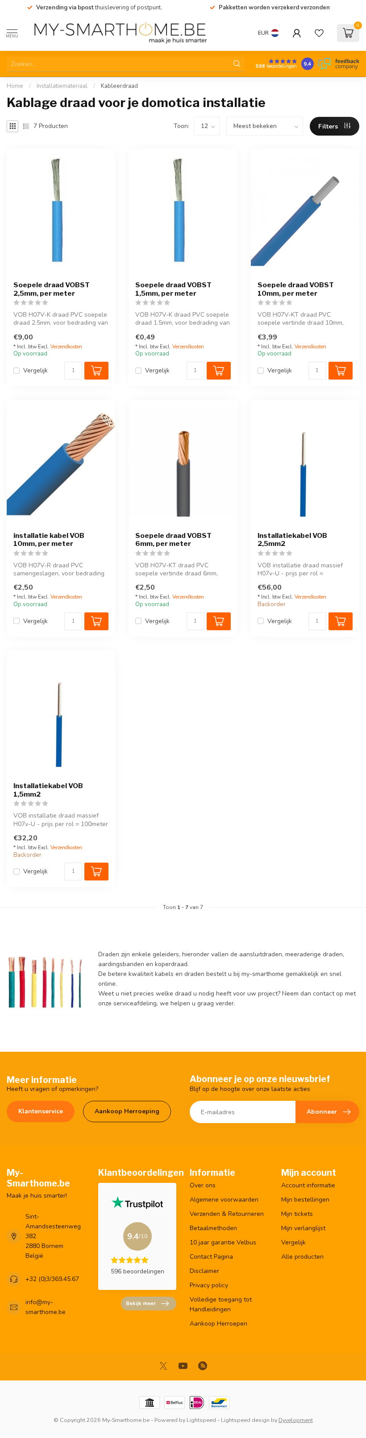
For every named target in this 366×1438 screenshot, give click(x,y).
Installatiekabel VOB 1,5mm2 (48, 790)
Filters (329, 126)
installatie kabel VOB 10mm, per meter (48, 540)
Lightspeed (201, 1420)
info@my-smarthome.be (45, 1307)
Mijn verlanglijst (303, 1228)
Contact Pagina (211, 1256)
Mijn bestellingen (305, 1199)
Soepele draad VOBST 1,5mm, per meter (173, 289)
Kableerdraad (119, 86)
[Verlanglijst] (319, 33)
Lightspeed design (245, 1420)
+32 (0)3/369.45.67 (52, 1279)
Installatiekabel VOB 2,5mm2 (292, 540)
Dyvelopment (296, 1420)
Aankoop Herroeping (127, 1111)
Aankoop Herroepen (218, 1323)
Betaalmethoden (213, 1228)
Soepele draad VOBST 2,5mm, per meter (51, 289)
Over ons (203, 1185)
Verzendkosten (66, 346)
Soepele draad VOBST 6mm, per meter (173, 540)
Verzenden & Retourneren (227, 1214)
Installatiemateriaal (62, 86)
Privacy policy (209, 1285)
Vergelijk (35, 370)
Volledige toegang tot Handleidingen (221, 1304)
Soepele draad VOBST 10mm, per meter (296, 289)
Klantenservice (40, 1111)
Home (15, 86)
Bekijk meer (141, 1303)
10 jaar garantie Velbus (223, 1242)
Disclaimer (204, 1271)
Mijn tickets (297, 1214)
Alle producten (302, 1256)
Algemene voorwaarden (224, 1199)
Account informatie (308, 1185)
